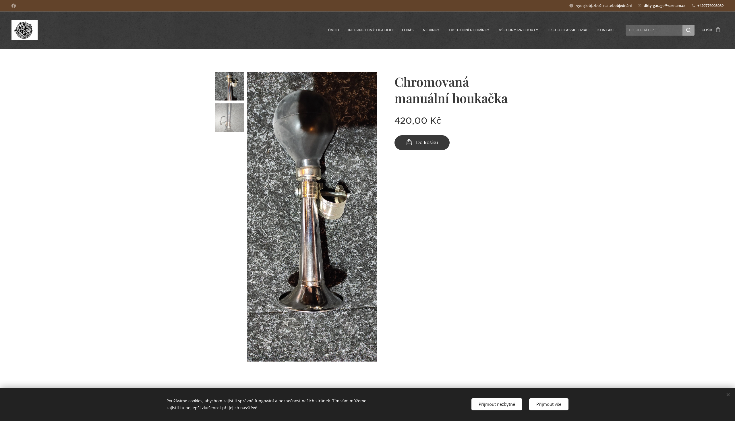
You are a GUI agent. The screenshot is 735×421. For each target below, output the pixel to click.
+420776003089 (710, 5)
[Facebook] (13, 6)
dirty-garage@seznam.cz (664, 5)
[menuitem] (335, 30)
